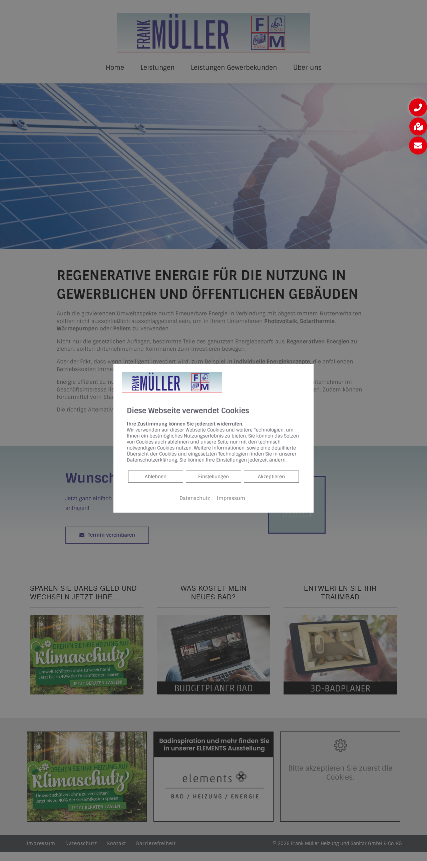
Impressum (231, 498)
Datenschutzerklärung (152, 460)
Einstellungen (213, 477)
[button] (418, 107)
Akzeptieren (271, 477)
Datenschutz (194, 498)
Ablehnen (155, 476)
